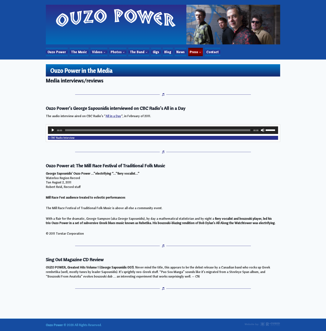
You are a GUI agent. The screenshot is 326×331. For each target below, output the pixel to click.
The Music (79, 52)
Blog (167, 52)
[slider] (271, 129)
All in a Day (113, 116)
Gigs (156, 52)
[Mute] (262, 130)
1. (61, 137)
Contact (212, 52)
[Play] (53, 130)
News (180, 52)
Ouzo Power (57, 52)
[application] (163, 130)
